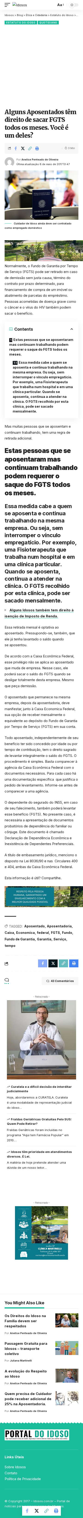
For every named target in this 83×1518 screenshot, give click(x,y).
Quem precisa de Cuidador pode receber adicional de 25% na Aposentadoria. (28, 1399)
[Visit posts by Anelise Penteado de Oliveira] (9, 162)
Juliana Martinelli (21, 1360)
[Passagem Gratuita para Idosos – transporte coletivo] (66, 1348)
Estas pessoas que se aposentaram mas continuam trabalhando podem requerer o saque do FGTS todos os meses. (41, 347)
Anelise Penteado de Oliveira (39, 159)
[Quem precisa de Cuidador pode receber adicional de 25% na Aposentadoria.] (66, 1398)
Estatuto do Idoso (21, 22)
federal (43, 933)
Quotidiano (48, 22)
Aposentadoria (59, 926)
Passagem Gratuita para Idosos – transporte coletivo (26, 1348)
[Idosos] (19, 5)
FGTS (55, 933)
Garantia (44, 939)
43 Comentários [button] (62, 981)
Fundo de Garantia (20, 939)
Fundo (67, 933)
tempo (10, 946)
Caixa (9, 933)
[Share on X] (23, 148)
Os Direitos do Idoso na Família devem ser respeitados (25, 1321)
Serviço (59, 939)
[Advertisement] (41, 66)
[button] (8, 5)
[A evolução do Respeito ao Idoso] (66, 1376)
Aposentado (34, 926)
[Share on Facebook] (15, 148)
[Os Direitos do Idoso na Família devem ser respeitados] (66, 1320)
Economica (25, 933)
